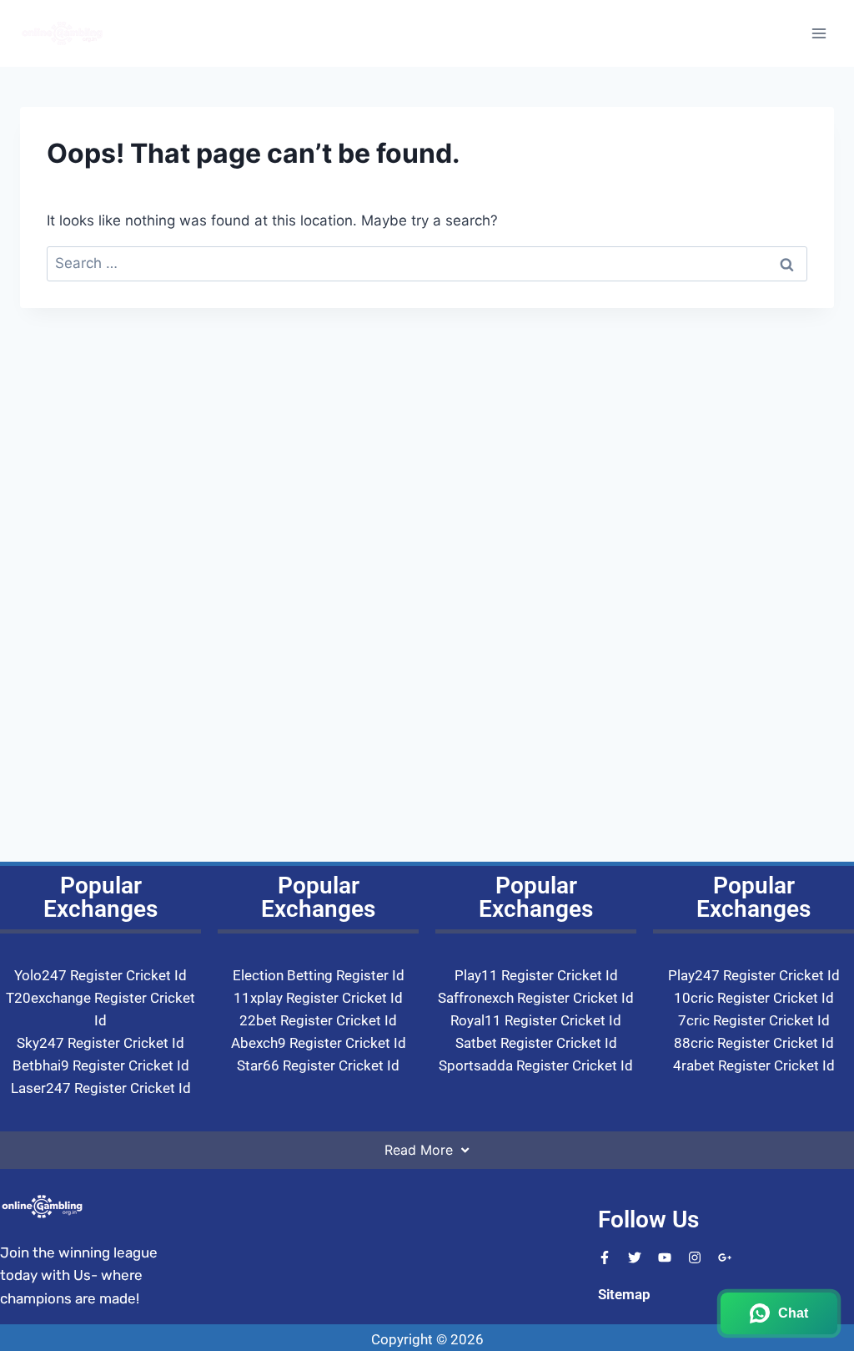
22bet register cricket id (318, 1020)
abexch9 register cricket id (318, 1043)
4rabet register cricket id (754, 1065)
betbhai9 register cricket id (101, 1065)
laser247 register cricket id (101, 1088)
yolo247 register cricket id (100, 975)
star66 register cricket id (318, 1065)
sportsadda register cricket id (536, 1065)
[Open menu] (818, 33)
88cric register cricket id (754, 1043)
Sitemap (624, 1294)
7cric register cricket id (754, 1020)
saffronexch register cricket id (536, 997)
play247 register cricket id (754, 975)
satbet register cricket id (536, 1043)
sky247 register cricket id (100, 1043)
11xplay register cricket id (318, 997)
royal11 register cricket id (535, 1020)
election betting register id (318, 975)
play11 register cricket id (536, 975)
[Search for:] (427, 263)
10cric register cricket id (754, 997)
